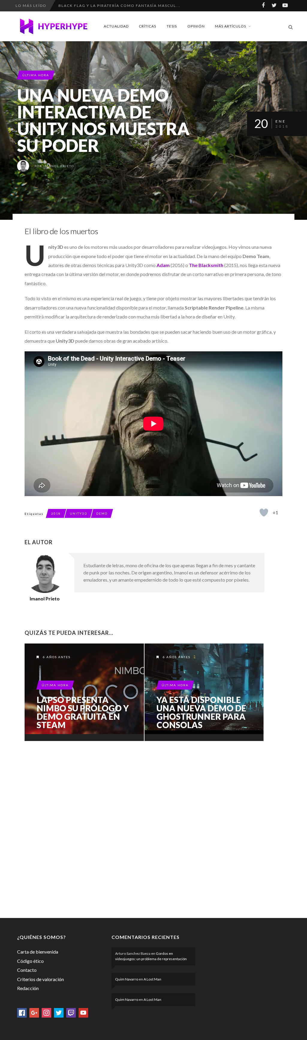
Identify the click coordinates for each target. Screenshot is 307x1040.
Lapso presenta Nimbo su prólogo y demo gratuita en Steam (83, 712)
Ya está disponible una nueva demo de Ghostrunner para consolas (201, 712)
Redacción (28, 988)
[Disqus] (144, 828)
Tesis (172, 26)
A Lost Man (152, 979)
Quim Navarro (126, 979)
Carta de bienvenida (37, 951)
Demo (102, 513)
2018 (56, 513)
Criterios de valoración (40, 979)
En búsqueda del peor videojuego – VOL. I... (111, 5)
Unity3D (78, 513)
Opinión (196, 26)
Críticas (147, 26)
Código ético (30, 961)
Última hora (35, 75)
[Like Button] (263, 512)
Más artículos (230, 26)
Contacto (27, 970)
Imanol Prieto (58, 166)
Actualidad (116, 26)
